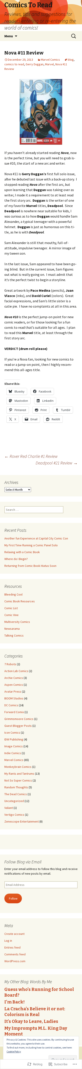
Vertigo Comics (14, 815)
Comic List (11, 608)
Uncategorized (14, 801)
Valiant (8, 808)
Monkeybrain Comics (17, 767)
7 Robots (10, 664)
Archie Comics (13, 678)
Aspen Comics (13, 685)
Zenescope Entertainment (21, 821)
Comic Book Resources (19, 601)
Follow (13, 898)
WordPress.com (14, 961)
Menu (8, 36)
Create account (14, 934)
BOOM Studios (13, 698)
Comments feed (15, 954)
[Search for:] (74, 36)
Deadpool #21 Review (57, 463)
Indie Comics (12, 753)
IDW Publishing (13, 739)
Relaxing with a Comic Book (22, 552)
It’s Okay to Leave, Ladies (31, 1021)
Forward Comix (14, 712)
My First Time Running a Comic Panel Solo (31, 545)
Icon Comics (12, 733)
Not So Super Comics (18, 780)
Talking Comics (14, 635)
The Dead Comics (15, 794)
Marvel (49, 64)
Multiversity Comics (17, 622)
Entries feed (12, 947)
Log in (8, 941)
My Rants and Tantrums (19, 774)
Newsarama (12, 629)
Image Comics (13, 746)
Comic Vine (11, 615)
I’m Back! (14, 1002)
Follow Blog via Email (23, 861)
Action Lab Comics (16, 671)
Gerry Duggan (35, 64)
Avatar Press (12, 691)
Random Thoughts (16, 787)
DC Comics (11, 705)
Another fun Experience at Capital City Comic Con (36, 538)
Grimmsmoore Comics (18, 719)
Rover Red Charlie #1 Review (31, 456)
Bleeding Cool (13, 594)
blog (71, 60)
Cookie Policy (14, 1051)
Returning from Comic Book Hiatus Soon (30, 566)
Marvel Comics (50, 60)
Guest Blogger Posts (18, 726)
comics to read (14, 64)
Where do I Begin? (16, 559)
